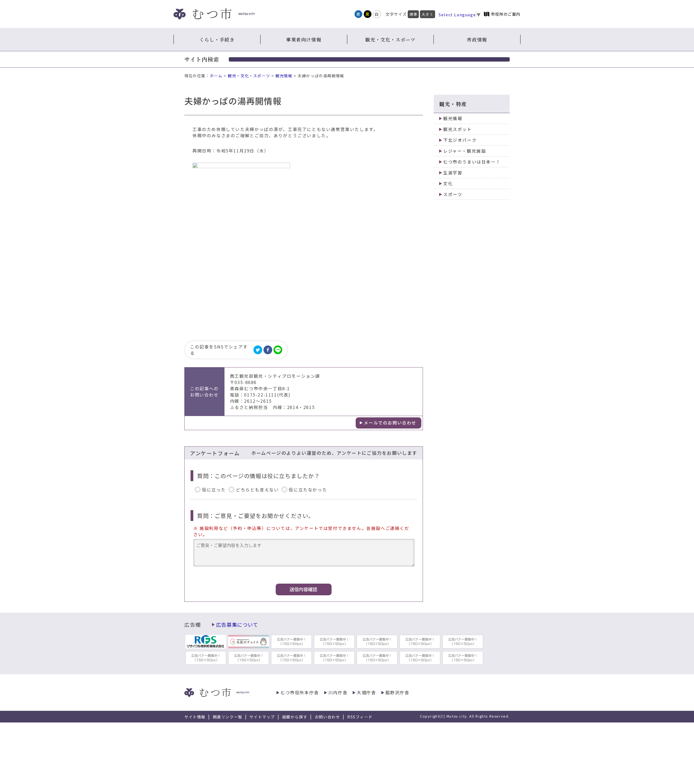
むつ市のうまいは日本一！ (471, 162)
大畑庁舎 (366, 692)
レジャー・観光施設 (464, 151)
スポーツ (452, 194)
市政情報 (477, 39)
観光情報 (283, 75)
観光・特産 (453, 103)
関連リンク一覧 (227, 716)
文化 (448, 183)
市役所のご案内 (505, 14)
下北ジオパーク (460, 140)
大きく (427, 14)
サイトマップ (262, 716)
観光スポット (457, 129)
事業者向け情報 (303, 39)
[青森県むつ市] (214, 14)
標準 (413, 14)
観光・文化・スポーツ (390, 39)
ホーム (216, 75)
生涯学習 (452, 172)
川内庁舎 (337, 692)
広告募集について (237, 624)
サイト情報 (194, 716)
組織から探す (295, 716)
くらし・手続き (216, 39)
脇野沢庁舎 (397, 692)
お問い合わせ (327, 716)
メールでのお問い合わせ (390, 423)
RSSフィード (359, 716)
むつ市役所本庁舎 (300, 692)
